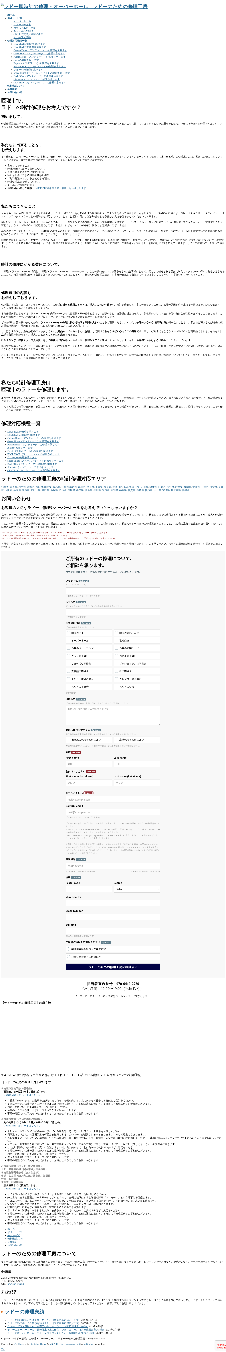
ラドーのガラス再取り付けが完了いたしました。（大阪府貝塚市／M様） (47, 1326)
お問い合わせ (14, 1245)
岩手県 (22, 487)
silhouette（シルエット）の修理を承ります (37, 79)
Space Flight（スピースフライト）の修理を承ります (42, 73)
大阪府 (8, 490)
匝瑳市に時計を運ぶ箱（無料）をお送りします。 (61, 188)
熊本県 (149, 490)
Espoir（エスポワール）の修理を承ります (36, 63)
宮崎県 (166, 490)
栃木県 (73, 487)
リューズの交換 (22, 24)
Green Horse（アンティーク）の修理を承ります (39, 53)
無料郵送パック (16, 1238)
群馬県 (81, 487)
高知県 (114, 490)
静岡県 (187, 487)
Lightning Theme (38, 1344)
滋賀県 (213, 487)
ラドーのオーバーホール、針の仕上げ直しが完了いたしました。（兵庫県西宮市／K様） (56, 1329)
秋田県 (39, 487)
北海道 (5, 487)
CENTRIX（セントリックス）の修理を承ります (40, 82)
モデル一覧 (13, 1235)
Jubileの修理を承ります (26, 60)
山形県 (48, 487)
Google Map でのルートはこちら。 (22, 1095)
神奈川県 (117, 487)
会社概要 (12, 1242)
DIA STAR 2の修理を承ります (30, 47)
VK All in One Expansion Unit (65, 1344)
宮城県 (30, 487)
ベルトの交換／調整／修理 (28, 34)
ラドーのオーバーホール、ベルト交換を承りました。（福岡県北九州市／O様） (51, 1333)
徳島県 (88, 490)
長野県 (170, 487)
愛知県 (196, 487)
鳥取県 (45, 490)
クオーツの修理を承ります (28, 69)
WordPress (19, 1344)
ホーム (11, 1229)
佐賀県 (131, 490)
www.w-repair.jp (16, 1284)
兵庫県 (17, 490)
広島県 (71, 490)
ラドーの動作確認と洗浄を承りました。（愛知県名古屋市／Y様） (44, 1320)
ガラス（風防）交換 (25, 27)
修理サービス (14, 1232)
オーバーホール (22, 21)
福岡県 (123, 490)
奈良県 (26, 490)
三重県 (204, 487)
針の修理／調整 (22, 37)
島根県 (54, 490)
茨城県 (65, 487)
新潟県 (127, 487)
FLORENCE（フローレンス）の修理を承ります (40, 66)
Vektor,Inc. (88, 1344)
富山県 (136, 487)
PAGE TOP (218, 1308)
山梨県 (161, 487)
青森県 (13, 487)
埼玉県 (90, 487)
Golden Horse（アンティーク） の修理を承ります (40, 50)
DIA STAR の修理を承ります (29, 44)
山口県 (80, 490)
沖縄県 (185, 490)
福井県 (153, 487)
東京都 (107, 487)
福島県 (56, 487)
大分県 (157, 490)
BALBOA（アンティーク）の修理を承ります (38, 76)
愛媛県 (105, 490)
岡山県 (62, 490)
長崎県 (140, 490)
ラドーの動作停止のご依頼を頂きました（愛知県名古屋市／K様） (44, 1323)
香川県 (97, 490)
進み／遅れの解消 (23, 31)
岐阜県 (179, 487)
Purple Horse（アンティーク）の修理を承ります (40, 56)
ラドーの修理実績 (24, 1311)
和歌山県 (36, 490)
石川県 (144, 487)
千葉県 (99, 487)
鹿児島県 (176, 490)
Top (3, 1349)
